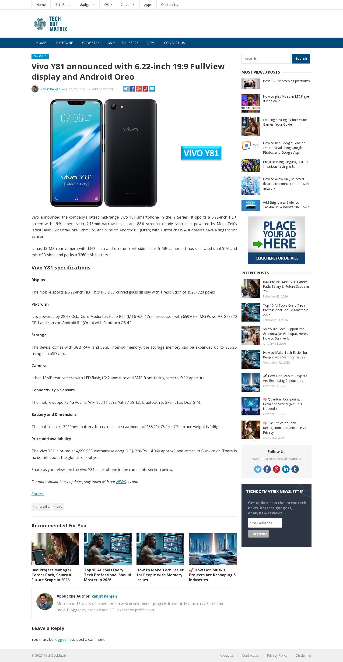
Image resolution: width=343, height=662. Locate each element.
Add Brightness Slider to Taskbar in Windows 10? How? (286, 204)
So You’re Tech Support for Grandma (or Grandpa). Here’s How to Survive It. (285, 333)
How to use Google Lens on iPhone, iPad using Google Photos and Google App (284, 148)
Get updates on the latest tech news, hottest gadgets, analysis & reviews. (277, 508)
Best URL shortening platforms (286, 81)
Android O (42, 506)
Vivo (60, 506)
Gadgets (86, 4)
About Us (227, 655)
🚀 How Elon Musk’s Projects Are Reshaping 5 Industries (212, 574)
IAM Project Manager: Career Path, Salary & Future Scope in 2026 (52, 574)
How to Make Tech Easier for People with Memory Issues (160, 574)
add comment (102, 89)
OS (106, 4)
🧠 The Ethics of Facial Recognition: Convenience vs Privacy (284, 428)
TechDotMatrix (55, 655)
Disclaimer (304, 655)
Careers (126, 4)
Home (41, 4)
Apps (148, 4)
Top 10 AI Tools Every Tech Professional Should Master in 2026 (107, 574)
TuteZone (62, 4)
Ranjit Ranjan (50, 89)
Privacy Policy (277, 655)
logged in (62, 639)
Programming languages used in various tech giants (285, 164)
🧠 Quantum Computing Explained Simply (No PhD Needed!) (282, 404)
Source (38, 493)
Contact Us (169, 4)
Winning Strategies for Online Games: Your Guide (285, 122)
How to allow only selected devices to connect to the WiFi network (286, 184)
